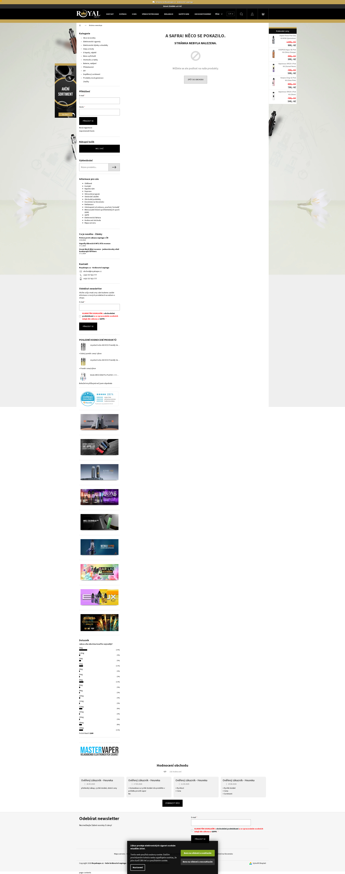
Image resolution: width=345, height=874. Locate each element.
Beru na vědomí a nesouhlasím (198, 861)
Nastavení (138, 867)
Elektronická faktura (93, 217)
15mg (81, 712)
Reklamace (89, 204)
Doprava (88, 191)
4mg (81, 669)
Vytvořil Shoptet (259, 863)
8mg (81, 685)
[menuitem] (110, 14)
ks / (99, 148)
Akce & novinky (89, 38)
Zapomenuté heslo (86, 131)
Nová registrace (85, 128)
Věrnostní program (92, 194)
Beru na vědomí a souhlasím (197, 853)
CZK (230, 13)
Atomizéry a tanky (90, 59)
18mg (81, 722)
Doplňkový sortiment (91, 74)
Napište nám (90, 188)
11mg (81, 701)
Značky (86, 81)
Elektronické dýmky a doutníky (95, 45)
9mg (81, 690)
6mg (81, 680)
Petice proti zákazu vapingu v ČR (93, 238)
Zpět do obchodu (195, 79)
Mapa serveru (90, 223)
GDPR (87, 215)
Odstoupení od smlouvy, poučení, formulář (102, 207)
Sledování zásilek (92, 196)
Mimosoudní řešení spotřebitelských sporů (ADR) (102, 211)
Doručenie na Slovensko (94, 202)
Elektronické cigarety (92, 41)
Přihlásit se (88, 121)
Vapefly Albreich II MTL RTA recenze (94, 244)
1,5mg (81, 653)
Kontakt (88, 186)
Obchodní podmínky (93, 199)
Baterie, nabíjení (89, 63)
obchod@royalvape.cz (92, 271)
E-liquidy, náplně (89, 52)
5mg (81, 674)
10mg (81, 696)
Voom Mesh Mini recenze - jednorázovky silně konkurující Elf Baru (99, 250)
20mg (81, 728)
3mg (81, 664)
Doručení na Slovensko (223, 854)
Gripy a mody (88, 49)
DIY (84, 70)
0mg (81, 648)
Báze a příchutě (89, 56)
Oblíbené (88, 183)
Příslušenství (88, 67)
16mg (81, 717)
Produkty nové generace (93, 78)
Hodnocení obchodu (93, 220)
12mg (81, 706)
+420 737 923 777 (90, 275)
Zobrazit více (172, 803)
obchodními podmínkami (227, 828)
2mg (81, 658)
